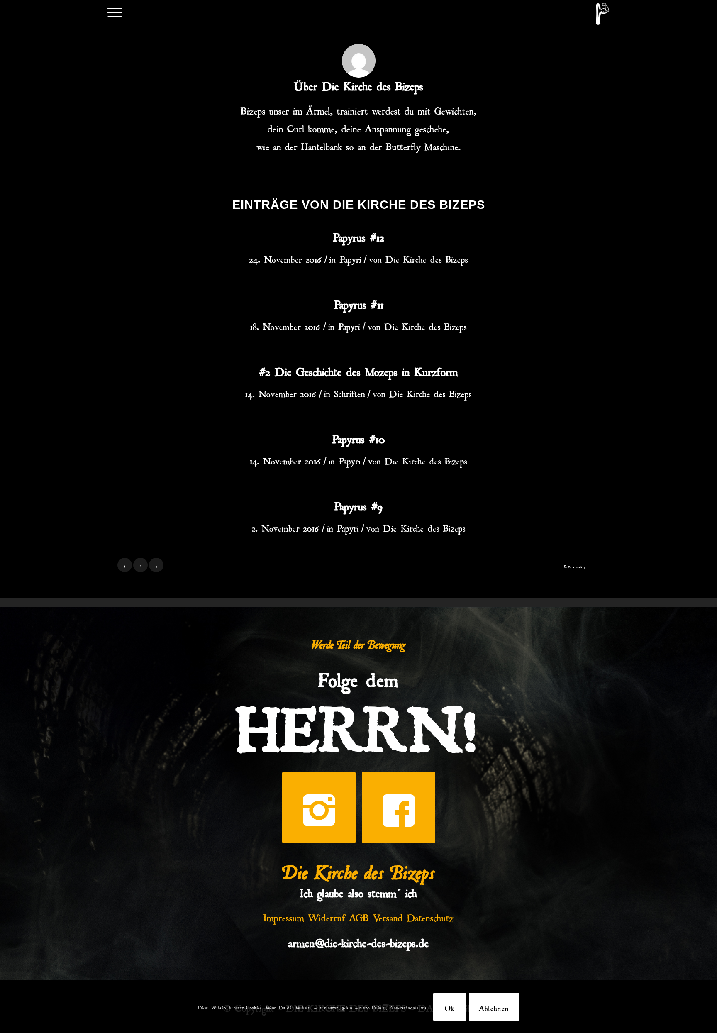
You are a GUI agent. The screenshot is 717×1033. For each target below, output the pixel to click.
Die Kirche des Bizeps (426, 257)
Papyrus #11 (359, 302)
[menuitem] (114, 11)
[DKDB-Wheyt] (602, 13)
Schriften (349, 392)
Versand (388, 916)
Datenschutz (430, 916)
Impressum (283, 916)
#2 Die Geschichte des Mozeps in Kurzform (358, 370)
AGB (359, 916)
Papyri (350, 257)
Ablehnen (494, 1007)
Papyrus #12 (358, 235)
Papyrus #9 (358, 504)
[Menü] (114, 11)
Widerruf (326, 916)
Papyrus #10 (358, 437)
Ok (450, 1007)
